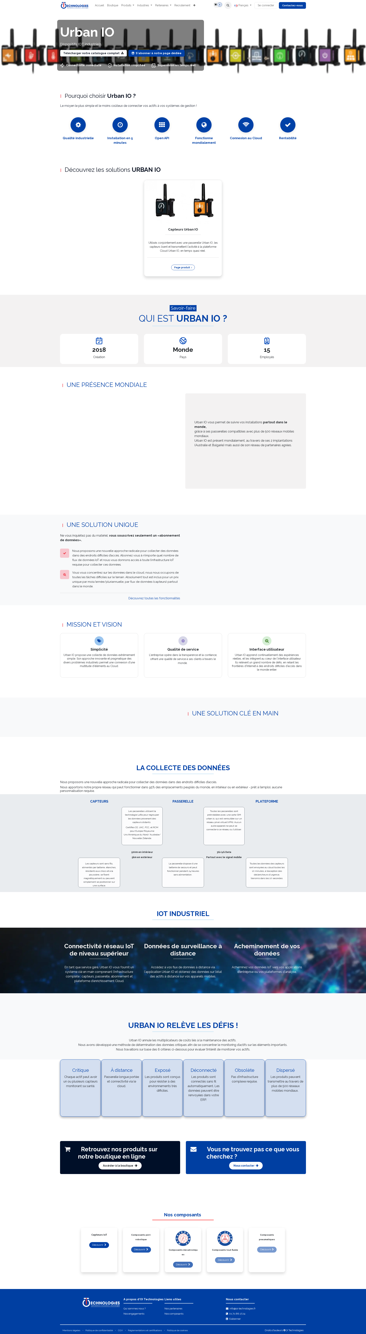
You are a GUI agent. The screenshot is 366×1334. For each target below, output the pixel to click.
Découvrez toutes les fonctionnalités (154, 598)
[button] (228, 5)
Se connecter (266, 5)
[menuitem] (99, 5)
